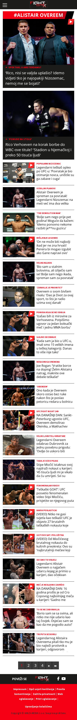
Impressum (20, 689)
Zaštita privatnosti (44, 694)
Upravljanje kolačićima (38, 706)
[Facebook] (59, 679)
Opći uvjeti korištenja (41, 689)
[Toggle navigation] (4, 4)
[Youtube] (65, 679)
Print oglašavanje (46, 698)
